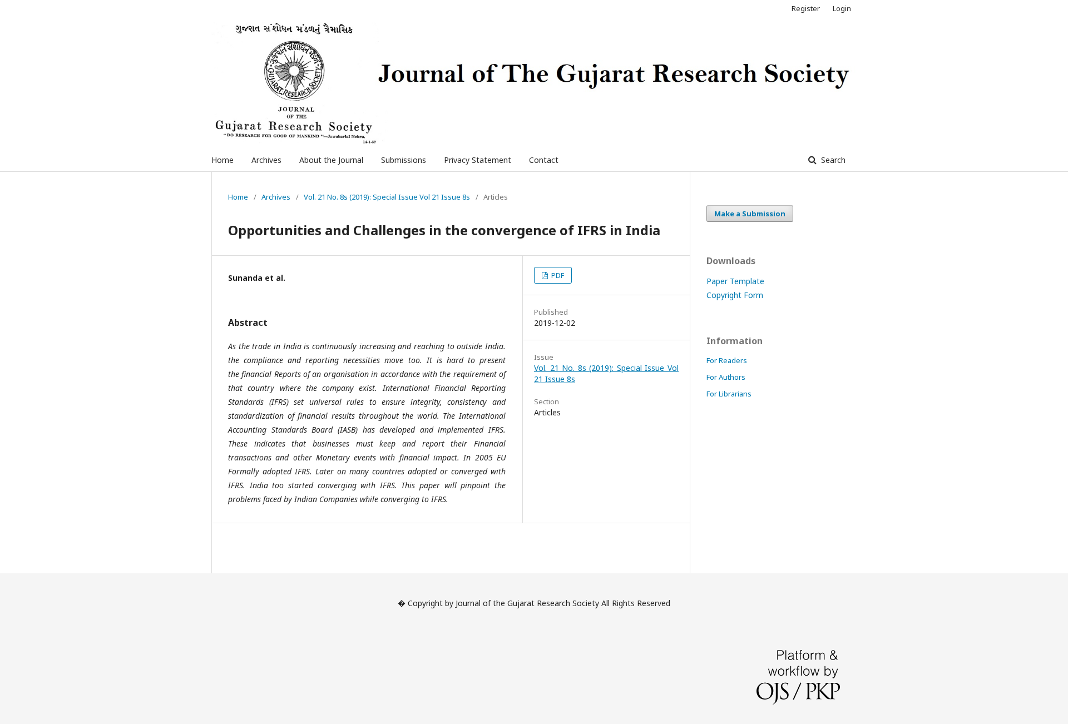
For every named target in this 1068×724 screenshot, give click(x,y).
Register (806, 8)
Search (832, 160)
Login (842, 8)
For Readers (726, 360)
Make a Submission (749, 214)
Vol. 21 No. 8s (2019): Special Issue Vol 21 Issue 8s (387, 197)
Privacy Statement (477, 160)
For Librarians (728, 394)
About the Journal (331, 160)
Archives (266, 160)
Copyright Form (734, 295)
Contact (543, 160)
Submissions (403, 160)
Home (222, 160)
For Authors (725, 377)
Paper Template (735, 281)
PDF (557, 275)
